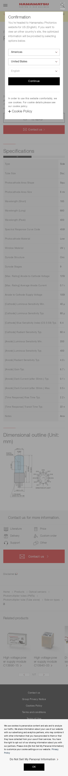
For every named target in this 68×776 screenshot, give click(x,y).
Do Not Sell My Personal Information (32, 759)
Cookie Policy (22, 111)
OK (34, 767)
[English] (34, 71)
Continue (34, 81)
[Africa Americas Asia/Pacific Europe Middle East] (34, 52)
